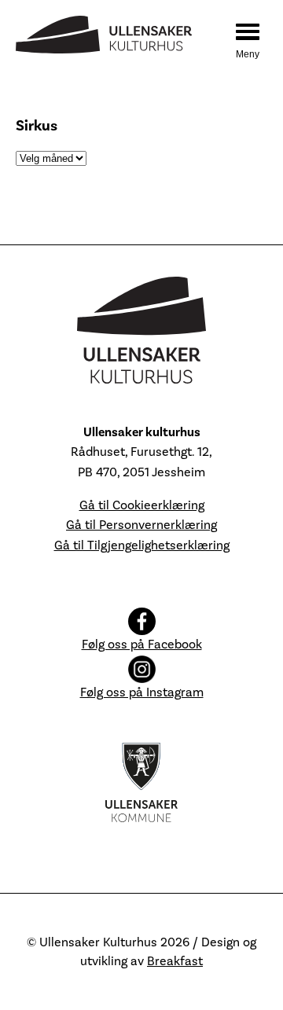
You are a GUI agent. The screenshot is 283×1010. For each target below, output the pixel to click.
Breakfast (175, 961)
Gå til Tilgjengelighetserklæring (142, 545)
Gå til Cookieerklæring (141, 505)
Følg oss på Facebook (142, 644)
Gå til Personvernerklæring (141, 525)
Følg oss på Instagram (142, 692)
